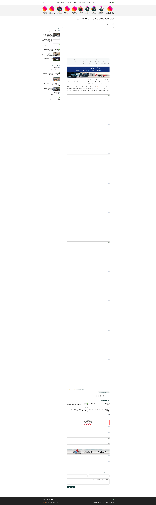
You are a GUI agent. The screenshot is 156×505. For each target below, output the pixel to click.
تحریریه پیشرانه (109, 24)
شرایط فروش (68, 2)
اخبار (95, 2)
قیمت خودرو (75, 2)
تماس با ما (57, 2)
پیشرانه (97, 86)
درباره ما (62, 2)
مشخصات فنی (82, 2)
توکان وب (44, 502)
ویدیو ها (89, 2)
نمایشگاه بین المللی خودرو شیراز (103, 392)
